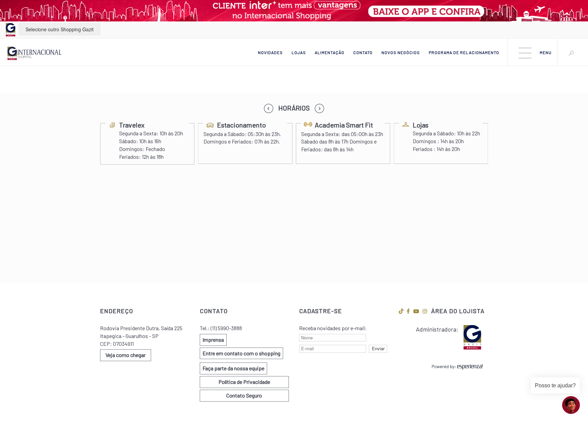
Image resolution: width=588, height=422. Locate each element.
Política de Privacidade (244, 381)
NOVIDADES (270, 52)
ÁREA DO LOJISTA (458, 311)
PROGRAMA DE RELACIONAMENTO (464, 52)
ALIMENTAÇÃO (329, 52)
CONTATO (363, 52)
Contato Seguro (244, 395)
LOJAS (299, 52)
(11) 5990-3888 (226, 328)
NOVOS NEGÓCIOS (400, 52)
